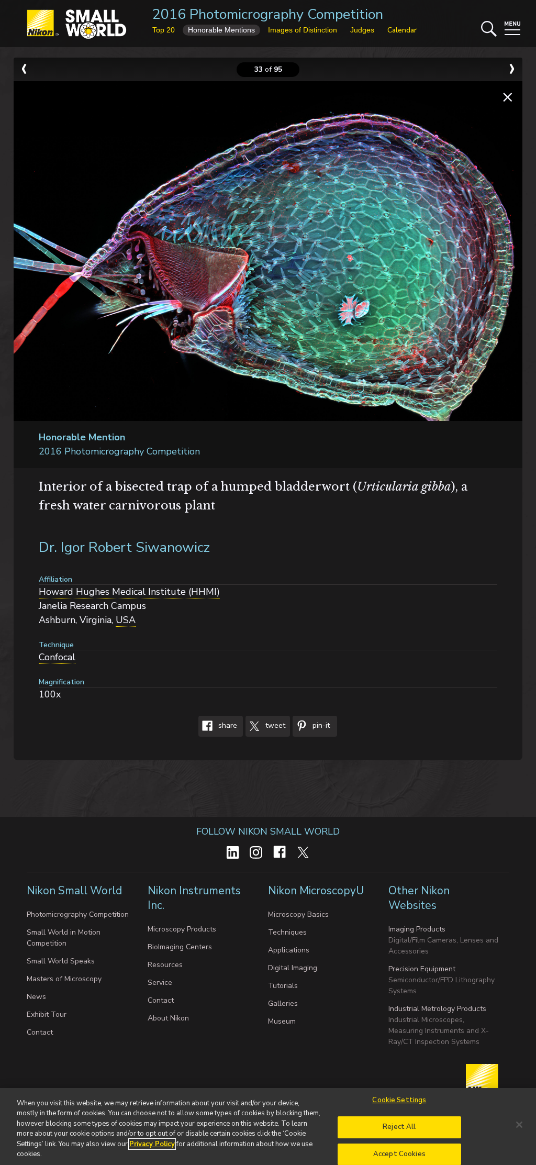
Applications (288, 950)
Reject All (399, 1126)
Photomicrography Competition (78, 914)
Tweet (274, 725)
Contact (40, 1032)
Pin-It (320, 725)
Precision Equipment (421, 969)
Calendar (402, 30)
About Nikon (168, 1018)
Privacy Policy (152, 1144)
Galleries (283, 1003)
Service (160, 983)
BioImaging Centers (180, 947)
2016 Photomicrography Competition (267, 14)
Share (226, 725)
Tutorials (283, 986)
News (36, 997)
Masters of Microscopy (64, 979)
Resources (165, 965)
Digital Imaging (292, 968)
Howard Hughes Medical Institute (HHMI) (129, 591)
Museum (282, 1021)
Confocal (57, 657)
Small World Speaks (61, 961)
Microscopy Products (182, 929)
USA (126, 620)
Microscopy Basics (298, 914)
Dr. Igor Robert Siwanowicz (124, 547)
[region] (268, 1126)
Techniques (287, 932)
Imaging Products (416, 929)
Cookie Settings (399, 1100)
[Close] (519, 1124)
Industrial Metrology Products (437, 1009)
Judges (362, 30)
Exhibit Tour (46, 1014)
